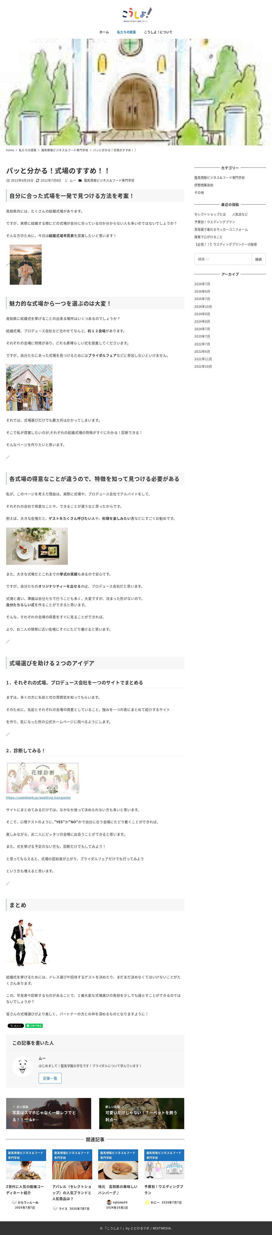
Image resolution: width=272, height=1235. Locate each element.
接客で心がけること (208, 237)
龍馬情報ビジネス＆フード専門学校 (109, 180)
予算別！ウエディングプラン (214, 222)
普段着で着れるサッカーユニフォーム (221, 229)
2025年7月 (202, 299)
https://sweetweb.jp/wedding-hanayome (38, 797)
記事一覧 (50, 1078)
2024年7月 (202, 329)
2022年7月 (202, 344)
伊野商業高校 (203, 185)
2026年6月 (202, 291)
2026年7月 (202, 284)
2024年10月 (203, 306)
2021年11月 (203, 359)
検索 (258, 259)
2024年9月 (202, 314)
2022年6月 (202, 351)
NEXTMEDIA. (162, 1228)
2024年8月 (202, 321)
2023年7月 (202, 336)
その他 (199, 192)
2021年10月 (203, 366)
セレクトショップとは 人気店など (221, 214)
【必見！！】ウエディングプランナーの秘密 (225, 244)
